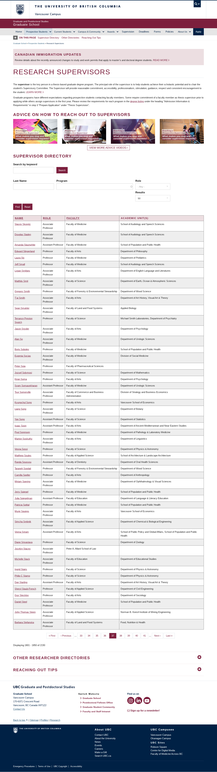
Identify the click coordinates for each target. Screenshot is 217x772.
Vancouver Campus (161, 734)
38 (121, 635)
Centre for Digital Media (163, 750)
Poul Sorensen (22, 432)
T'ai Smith (20, 297)
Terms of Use (44, 766)
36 (106, 635)
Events (98, 745)
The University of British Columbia (20, 9)
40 (137, 635)
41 (145, 635)
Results (140, 192)
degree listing (137, 101)
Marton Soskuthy (23, 438)
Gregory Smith (22, 291)
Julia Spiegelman (23, 498)
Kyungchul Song (23, 402)
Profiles (44, 720)
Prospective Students (36, 31)
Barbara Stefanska (24, 622)
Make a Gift (101, 752)
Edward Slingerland (25, 251)
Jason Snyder (22, 328)
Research (55, 720)
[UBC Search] (197, 3)
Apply (198, 31)
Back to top (19, 720)
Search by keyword (25, 164)
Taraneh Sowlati (23, 468)
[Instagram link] (130, 700)
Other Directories (70, 37)
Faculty (73, 218)
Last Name (20, 180)
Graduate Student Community (99, 707)
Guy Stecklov (22, 595)
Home (19, 31)
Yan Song (20, 419)
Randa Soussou (23, 462)
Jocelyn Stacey (23, 548)
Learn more (34, 92)
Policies (170, 31)
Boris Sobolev (22, 349)
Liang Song (20, 409)
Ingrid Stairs (21, 569)
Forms (157, 31)
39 (129, 635)
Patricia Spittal (22, 504)
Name (19, 218)
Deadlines (144, 31)
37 (114, 635)
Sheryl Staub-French (25, 588)
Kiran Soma (21, 379)
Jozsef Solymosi (23, 372)
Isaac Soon (20, 425)
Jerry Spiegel (21, 491)
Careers (99, 748)
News (98, 741)
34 (90, 635)
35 (98, 635)
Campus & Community (89, 31)
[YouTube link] (147, 700)
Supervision (128, 31)
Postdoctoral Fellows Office (98, 702)
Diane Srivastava (23, 542)
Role (138, 180)
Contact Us (19, 709)
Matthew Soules (23, 455)
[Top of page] (16, 37)
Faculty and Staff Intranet (96, 711)
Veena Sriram (22, 532)
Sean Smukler (22, 308)
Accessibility (76, 766)
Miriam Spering (22, 481)
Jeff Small (20, 264)
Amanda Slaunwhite (25, 244)
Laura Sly (19, 257)
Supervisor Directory (48, 37)
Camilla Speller (22, 475)
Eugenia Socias (23, 355)
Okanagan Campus (161, 738)
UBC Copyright (60, 766)
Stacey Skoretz (23, 224)
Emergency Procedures (24, 766)
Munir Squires (22, 511)
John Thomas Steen (25, 612)
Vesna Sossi (21, 449)
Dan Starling (21, 582)
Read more (160, 60)
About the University (105, 738)
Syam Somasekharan (26, 385)
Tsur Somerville (23, 392)
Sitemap (34, 720)
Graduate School (19, 43)
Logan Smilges (22, 270)
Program (61, 180)
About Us (182, 31)
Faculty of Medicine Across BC (167, 754)
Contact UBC (101, 734)
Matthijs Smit (21, 281)
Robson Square (159, 747)
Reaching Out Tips (91, 37)
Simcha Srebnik (23, 521)
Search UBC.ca (103, 755)
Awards (111, 31)
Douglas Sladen (23, 234)
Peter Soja (20, 366)
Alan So (19, 339)
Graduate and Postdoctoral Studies (108, 687)
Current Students (62, 31)
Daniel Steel (21, 601)
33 (82, 635)
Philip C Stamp (22, 575)
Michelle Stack (22, 559)
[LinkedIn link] (138, 700)
